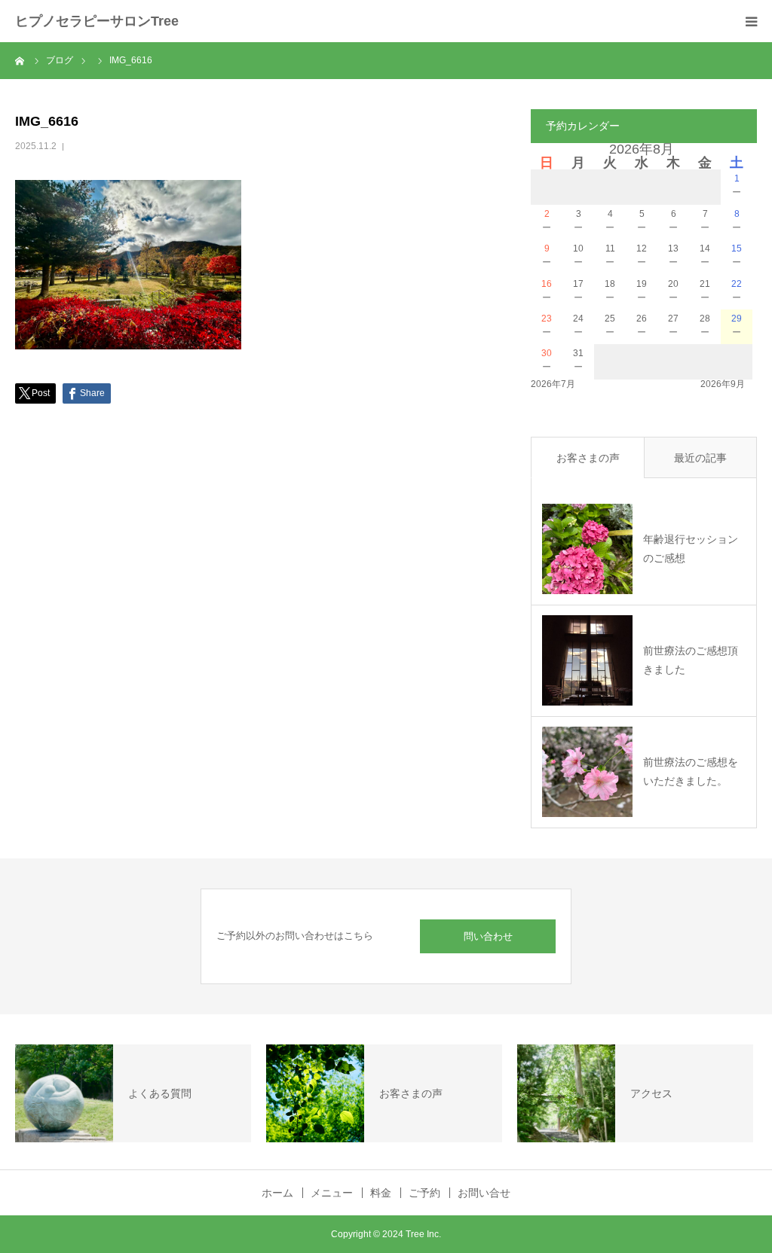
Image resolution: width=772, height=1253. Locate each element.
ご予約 (424, 1192)
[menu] (751, 21)
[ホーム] (20, 60)
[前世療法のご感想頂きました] (587, 660)
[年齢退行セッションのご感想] (587, 549)
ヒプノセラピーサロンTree (97, 21)
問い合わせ (488, 936)
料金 (380, 1192)
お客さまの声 (588, 458)
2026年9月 (722, 384)
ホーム (277, 1192)
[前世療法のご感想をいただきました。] (587, 772)
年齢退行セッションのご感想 (690, 548)
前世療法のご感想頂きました (690, 660)
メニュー (332, 1192)
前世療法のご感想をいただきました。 (690, 771)
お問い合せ (484, 1192)
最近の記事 (700, 458)
